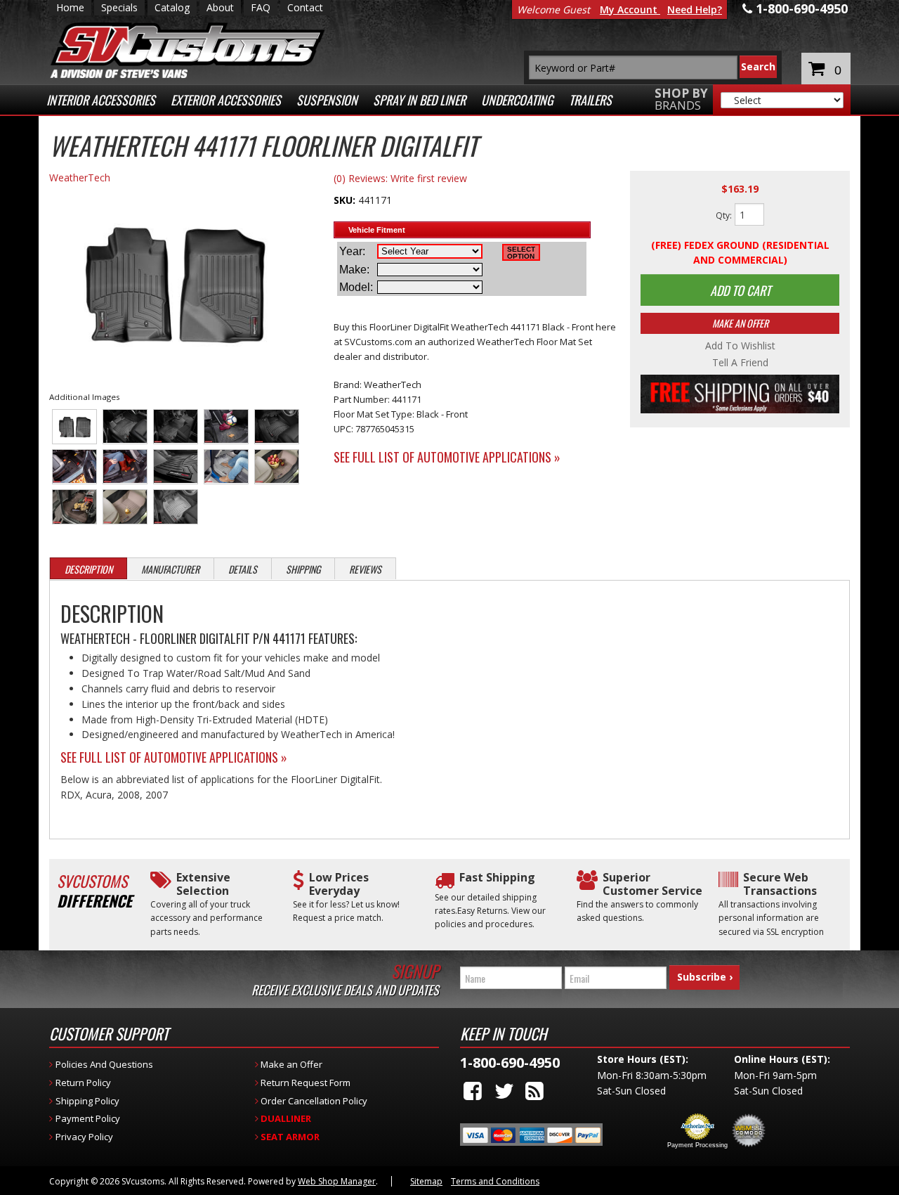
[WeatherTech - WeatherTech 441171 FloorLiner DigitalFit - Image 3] (176, 427)
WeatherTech (79, 177)
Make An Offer (740, 323)
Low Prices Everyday (339, 884)
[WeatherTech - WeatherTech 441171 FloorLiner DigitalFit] (173, 282)
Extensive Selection (203, 884)
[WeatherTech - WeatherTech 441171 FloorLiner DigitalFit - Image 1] (75, 427)
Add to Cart (740, 290)
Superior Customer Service (652, 884)
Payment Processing (697, 1145)
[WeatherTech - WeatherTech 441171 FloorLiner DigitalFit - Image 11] (75, 507)
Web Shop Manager (337, 1181)
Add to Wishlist (740, 346)
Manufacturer (170, 569)
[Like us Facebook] (473, 1090)
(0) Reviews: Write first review (400, 178)
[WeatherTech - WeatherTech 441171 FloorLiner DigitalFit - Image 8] (176, 467)
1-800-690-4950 (510, 1062)
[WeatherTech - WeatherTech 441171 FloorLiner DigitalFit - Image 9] (226, 467)
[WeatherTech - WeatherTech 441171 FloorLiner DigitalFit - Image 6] (75, 467)
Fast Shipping (497, 877)
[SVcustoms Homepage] (187, 57)
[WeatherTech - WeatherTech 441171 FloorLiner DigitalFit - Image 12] (125, 507)
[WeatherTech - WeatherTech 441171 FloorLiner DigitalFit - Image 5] (277, 427)
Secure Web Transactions (780, 884)
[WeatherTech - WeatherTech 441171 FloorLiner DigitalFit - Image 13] (176, 507)
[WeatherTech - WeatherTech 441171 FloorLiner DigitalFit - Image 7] (125, 467)
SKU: (346, 200)
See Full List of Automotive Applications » (447, 457)
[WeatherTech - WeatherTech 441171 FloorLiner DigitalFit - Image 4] (226, 427)
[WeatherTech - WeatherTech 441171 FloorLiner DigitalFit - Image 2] (125, 427)
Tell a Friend (740, 363)
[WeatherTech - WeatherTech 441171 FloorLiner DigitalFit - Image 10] (277, 467)
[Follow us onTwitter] (504, 1090)
